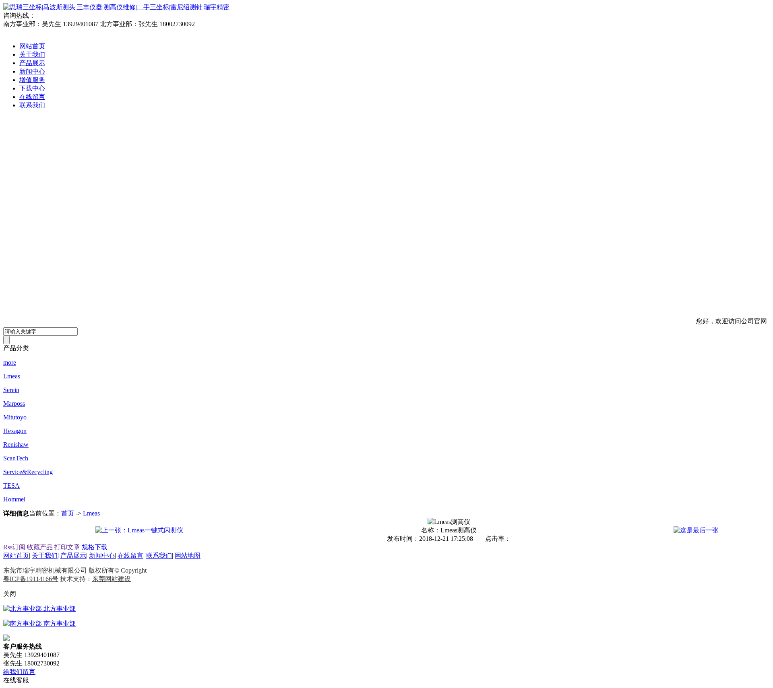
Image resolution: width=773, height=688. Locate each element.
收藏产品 (40, 547)
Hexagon (15, 430)
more (9, 362)
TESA (11, 485)
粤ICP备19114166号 (30, 578)
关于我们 (32, 54)
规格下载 (94, 547)
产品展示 (32, 63)
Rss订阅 (14, 547)
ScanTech (15, 458)
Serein (11, 389)
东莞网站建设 (111, 578)
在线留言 (32, 96)
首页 (67, 513)
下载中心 (32, 88)
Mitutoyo (15, 417)
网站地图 (187, 555)
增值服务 (32, 79)
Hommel (14, 499)
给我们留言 (19, 671)
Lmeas (11, 376)
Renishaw (16, 444)
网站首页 (32, 46)
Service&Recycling (28, 471)
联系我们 (32, 105)
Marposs (14, 403)
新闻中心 (32, 71)
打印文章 (67, 547)
